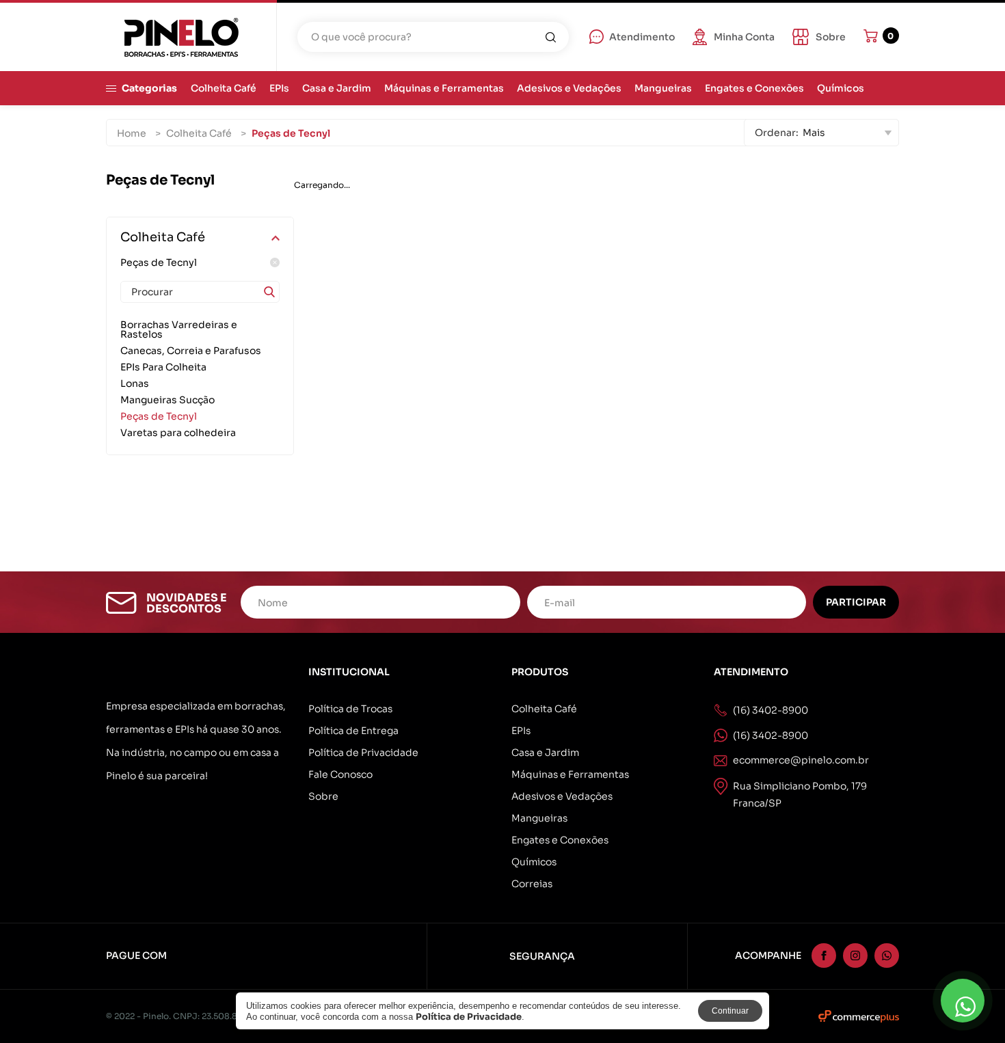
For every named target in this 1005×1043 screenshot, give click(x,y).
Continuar (730, 1011)
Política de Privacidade (363, 752)
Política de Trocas (350, 709)
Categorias (149, 88)
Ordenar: (777, 132)
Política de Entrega (353, 730)
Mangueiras (663, 88)
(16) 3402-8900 (770, 735)
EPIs (279, 88)
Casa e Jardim (336, 88)
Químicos (840, 88)
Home (131, 133)
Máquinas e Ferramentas (444, 88)
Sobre (323, 796)
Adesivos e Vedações (569, 88)
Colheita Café (223, 88)
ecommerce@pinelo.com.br (801, 760)
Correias (531, 884)
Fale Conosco (340, 774)
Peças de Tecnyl (158, 262)
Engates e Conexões (754, 88)
